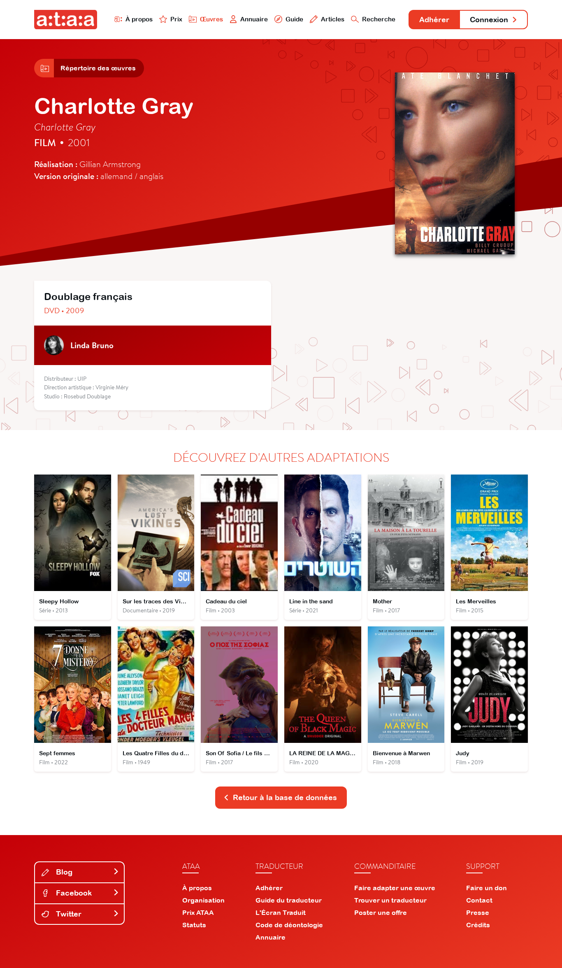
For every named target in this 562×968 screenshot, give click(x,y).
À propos (139, 19)
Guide (294, 19)
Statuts (194, 924)
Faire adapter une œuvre (394, 887)
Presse (477, 912)
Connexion (489, 19)
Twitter (67, 914)
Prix (176, 19)
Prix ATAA (198, 912)
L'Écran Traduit (280, 912)
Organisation (203, 900)
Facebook (73, 893)
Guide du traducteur (288, 900)
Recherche (378, 19)
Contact (479, 900)
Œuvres (211, 19)
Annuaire (254, 19)
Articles (332, 19)
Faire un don (486, 887)
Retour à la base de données (285, 797)
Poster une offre (380, 912)
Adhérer (434, 19)
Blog (63, 872)
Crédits (478, 924)
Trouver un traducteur (390, 900)
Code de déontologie (289, 924)
